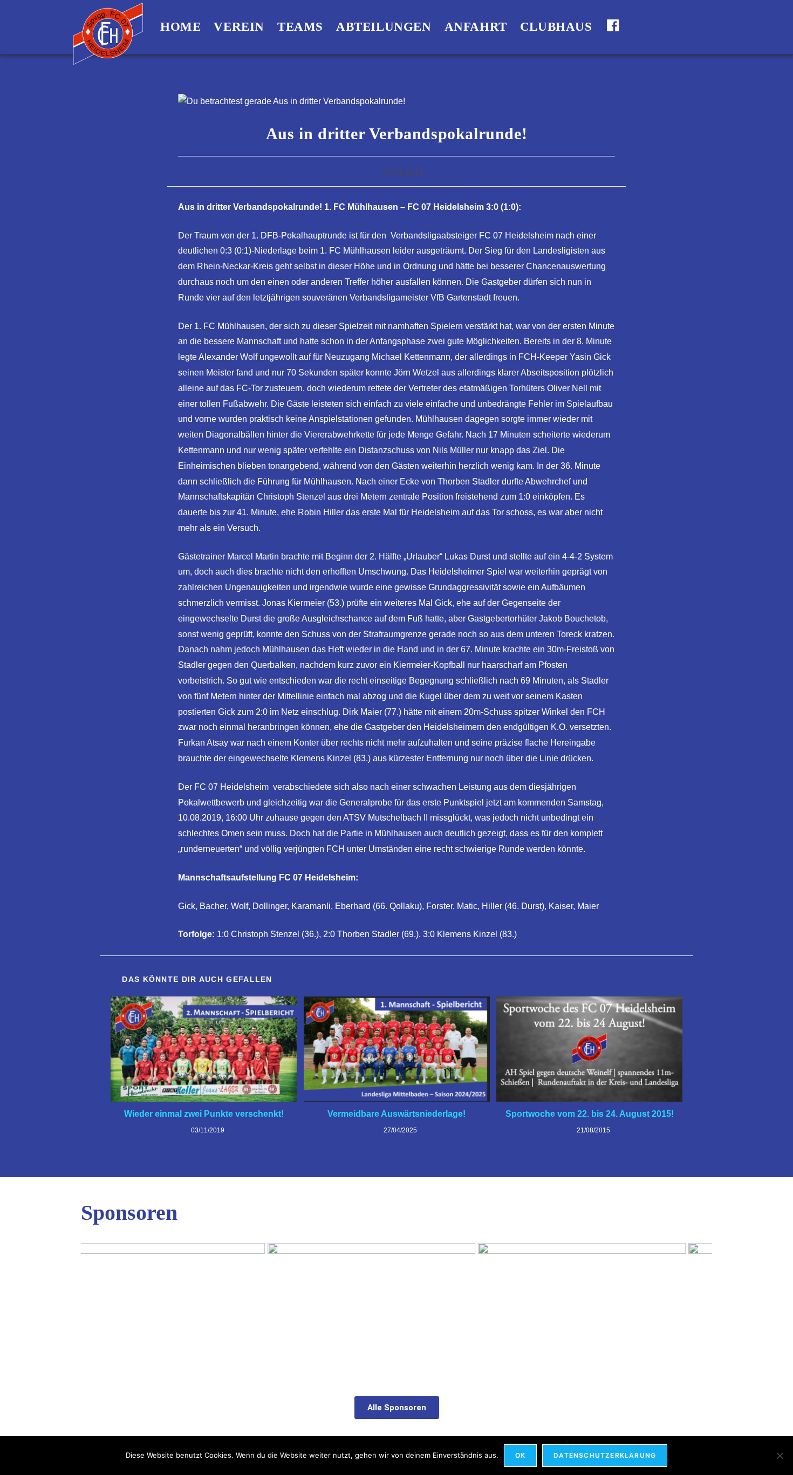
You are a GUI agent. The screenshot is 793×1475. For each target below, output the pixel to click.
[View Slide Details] (605, 1307)
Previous (94, 1306)
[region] (396, 1308)
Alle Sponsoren (396, 1407)
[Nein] (779, 1455)
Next (699, 1306)
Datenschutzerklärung (604, 1455)
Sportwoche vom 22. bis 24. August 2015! (589, 1113)
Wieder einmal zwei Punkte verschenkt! (204, 1113)
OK (520, 1455)
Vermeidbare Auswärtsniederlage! (396, 1113)
